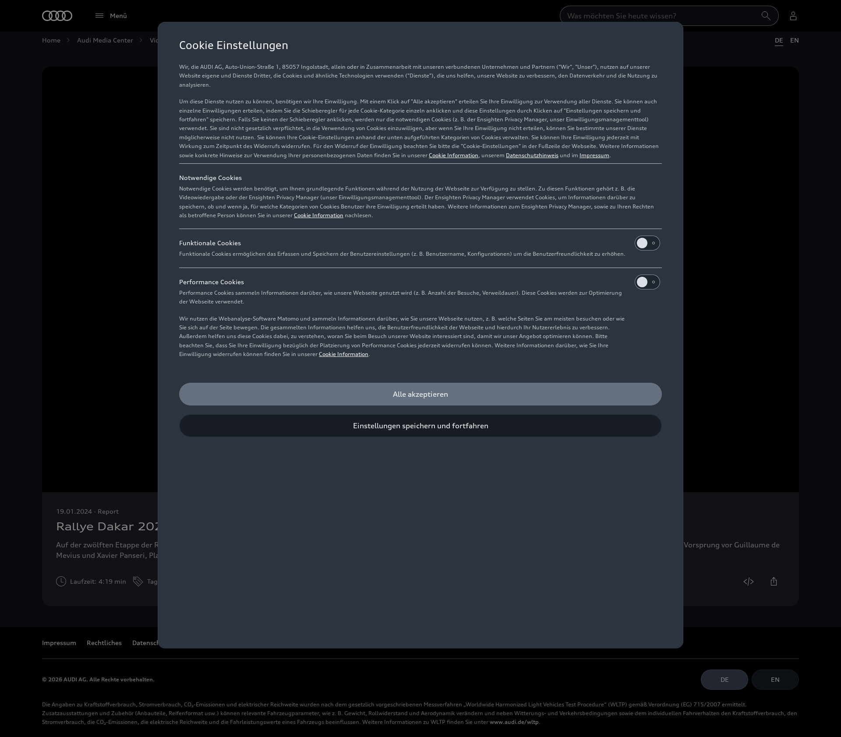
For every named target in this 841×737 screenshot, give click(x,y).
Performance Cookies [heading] (211, 282)
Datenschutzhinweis (532, 155)
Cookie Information (453, 155)
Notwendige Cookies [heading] (210, 177)
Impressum (594, 155)
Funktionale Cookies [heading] (210, 243)
